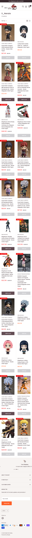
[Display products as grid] (27, 20)
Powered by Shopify (6, 534)
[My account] (26, 6)
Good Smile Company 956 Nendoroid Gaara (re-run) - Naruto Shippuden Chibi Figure (24, 164)
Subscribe (6, 503)
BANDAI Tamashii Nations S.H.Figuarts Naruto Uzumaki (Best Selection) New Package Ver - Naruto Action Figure (24, 402)
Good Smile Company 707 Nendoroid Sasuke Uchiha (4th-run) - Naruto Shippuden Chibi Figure (8, 164)
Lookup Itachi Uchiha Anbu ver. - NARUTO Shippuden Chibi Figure (23, 45)
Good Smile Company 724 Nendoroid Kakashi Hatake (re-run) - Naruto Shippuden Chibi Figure (24, 205)
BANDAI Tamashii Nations (24, 274)
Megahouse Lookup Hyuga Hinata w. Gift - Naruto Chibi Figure (23, 362)
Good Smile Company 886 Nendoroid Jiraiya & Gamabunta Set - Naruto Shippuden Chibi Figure (8, 88)
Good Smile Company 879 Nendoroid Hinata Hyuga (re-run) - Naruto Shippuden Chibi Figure (7, 203)
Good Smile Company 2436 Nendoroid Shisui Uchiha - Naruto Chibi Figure (7, 48)
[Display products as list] (29, 20)
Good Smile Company (7, 43)
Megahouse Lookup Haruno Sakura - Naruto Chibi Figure (7, 361)
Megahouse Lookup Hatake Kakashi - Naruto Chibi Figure (24, 319)
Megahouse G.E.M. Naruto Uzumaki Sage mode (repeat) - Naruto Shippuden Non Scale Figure (7, 274)
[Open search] (23, 6)
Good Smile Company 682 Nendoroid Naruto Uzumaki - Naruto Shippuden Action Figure (24, 442)
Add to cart (8, 99)
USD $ (3, 510)
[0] (29, 6)
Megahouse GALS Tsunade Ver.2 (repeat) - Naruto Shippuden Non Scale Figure (24, 239)
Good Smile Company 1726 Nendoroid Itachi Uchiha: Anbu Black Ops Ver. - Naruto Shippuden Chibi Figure (8, 323)
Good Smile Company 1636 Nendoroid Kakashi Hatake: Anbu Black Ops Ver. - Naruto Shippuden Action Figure (8, 402)
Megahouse (21, 41)
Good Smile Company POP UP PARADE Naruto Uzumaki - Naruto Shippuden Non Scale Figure (24, 89)
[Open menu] (2, 6)
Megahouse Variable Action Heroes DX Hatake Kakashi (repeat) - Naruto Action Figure (8, 239)
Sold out (8, 57)
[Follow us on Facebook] (3, 518)
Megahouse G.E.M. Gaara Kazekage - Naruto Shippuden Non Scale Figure (8, 444)
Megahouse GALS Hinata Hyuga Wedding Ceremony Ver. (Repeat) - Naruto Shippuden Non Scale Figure (8, 125)
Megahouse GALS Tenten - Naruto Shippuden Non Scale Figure (24, 123)
